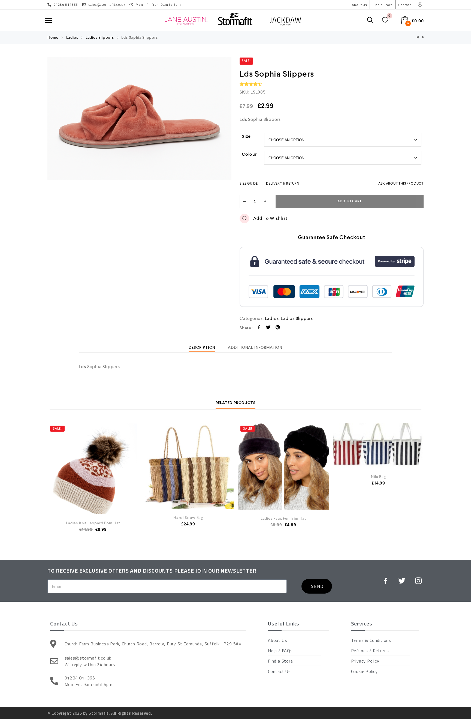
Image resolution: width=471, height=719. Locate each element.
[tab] (202, 347)
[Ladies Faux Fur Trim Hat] (283, 466)
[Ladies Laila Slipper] (417, 37)
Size (246, 136)
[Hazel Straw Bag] (188, 466)
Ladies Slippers (100, 37)
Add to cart (349, 201)
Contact (404, 4)
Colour (249, 154)
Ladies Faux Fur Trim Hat (283, 518)
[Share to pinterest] (278, 328)
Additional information (255, 347)
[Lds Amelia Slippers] (423, 37)
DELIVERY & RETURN (283, 183)
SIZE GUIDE (249, 183)
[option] (139, 118)
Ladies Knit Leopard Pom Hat (93, 523)
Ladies (72, 37)
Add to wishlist (270, 218)
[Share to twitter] (268, 328)
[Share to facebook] (259, 328)
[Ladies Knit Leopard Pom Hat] (93, 476)
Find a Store (383, 4)
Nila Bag (378, 476)
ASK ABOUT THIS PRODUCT (401, 183)
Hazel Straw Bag (188, 517)
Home (53, 37)
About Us (359, 4)
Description (202, 347)
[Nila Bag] (378, 445)
